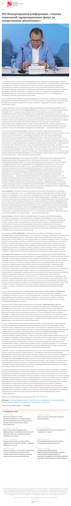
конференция (26, 405)
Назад (3, 9)
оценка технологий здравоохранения (11, 405)
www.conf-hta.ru (41, 397)
